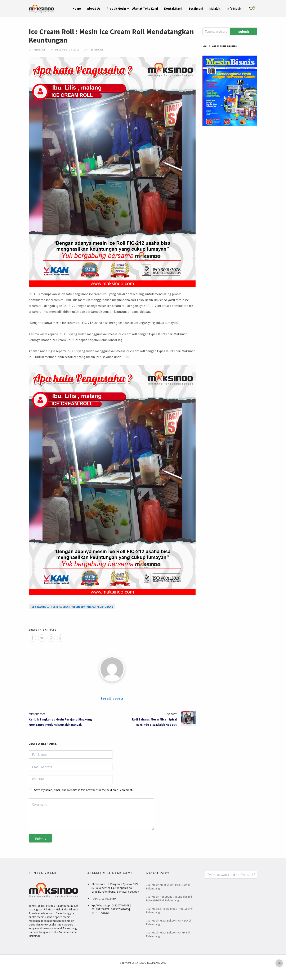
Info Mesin (234, 8)
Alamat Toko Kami (145, 8)
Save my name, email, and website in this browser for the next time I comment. (83, 790)
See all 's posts (112, 698)
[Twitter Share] (41, 638)
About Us (93, 8)
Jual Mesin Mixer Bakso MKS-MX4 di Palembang (168, 934)
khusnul (39, 49)
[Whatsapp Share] (60, 638)
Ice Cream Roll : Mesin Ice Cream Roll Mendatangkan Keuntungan (72, 606)
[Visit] (112, 669)
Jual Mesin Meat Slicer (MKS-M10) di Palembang (168, 886)
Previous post (37, 714)
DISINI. (126, 357)
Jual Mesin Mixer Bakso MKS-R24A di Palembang (168, 922)
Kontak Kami (173, 8)
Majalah (214, 8)
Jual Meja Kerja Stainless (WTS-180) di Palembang (169, 910)
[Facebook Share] (32, 638)
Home (76, 8)
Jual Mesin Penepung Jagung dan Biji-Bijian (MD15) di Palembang (169, 898)
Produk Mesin (116, 8)
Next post (171, 714)
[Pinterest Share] (51, 638)
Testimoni (195, 8)
